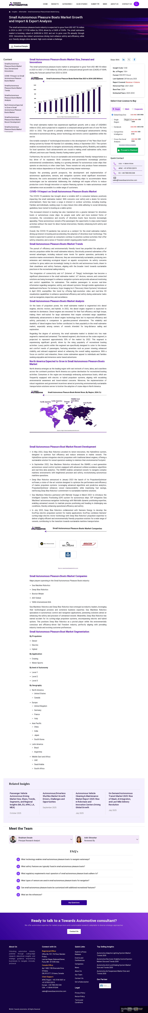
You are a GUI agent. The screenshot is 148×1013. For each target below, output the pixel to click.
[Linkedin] (123, 60)
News (105, 4)
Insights (55, 4)
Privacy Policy (80, 993)
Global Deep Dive (120, 115)
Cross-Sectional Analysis (120, 140)
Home (45, 4)
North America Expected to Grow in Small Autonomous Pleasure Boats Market (14, 108)
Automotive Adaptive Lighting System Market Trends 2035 (114, 954)
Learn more (138, 1009)
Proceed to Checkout (128, 150)
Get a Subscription (82, 982)
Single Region (116, 121)
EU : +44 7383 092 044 (126, 173)
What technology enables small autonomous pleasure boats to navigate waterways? (55, 859)
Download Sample (21, 46)
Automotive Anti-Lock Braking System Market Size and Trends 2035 (114, 966)
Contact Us (127, 4)
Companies (79, 964)
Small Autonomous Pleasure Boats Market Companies (13, 129)
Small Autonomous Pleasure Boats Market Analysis (13, 97)
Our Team (78, 975)
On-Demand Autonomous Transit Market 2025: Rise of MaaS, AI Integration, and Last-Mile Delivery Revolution (121, 799)
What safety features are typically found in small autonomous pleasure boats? (53, 866)
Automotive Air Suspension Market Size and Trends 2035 (113, 972)
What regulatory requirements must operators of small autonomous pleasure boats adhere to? (59, 873)
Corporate (138, 109)
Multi (127, 109)
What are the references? (31, 895)
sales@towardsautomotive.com (54, 991)
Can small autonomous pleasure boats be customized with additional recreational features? (58, 888)
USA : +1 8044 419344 (125, 163)
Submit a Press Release (80, 953)
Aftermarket (22, 12)
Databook (117, 127)
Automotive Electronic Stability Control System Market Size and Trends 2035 (114, 960)
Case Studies (81, 4)
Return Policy (80, 996)
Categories (67, 4)
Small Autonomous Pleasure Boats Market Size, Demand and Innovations (13, 67)
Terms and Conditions (79, 1001)
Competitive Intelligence (118, 133)
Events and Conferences (80, 959)
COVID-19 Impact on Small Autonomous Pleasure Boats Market (14, 78)
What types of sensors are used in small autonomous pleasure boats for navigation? (55, 880)
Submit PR (95, 4)
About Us (114, 4)
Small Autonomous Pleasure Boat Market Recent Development (13, 119)
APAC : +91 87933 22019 (127, 168)
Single (117, 109)
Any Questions (74, 903)
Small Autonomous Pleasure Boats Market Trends (13, 88)
